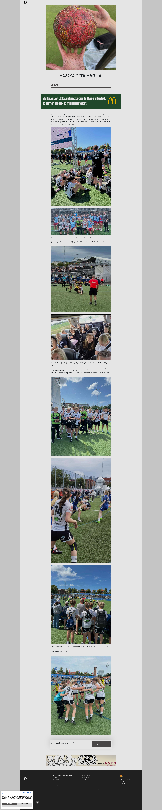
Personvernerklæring (27, 792)
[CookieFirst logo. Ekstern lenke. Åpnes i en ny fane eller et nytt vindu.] (2, 793)
